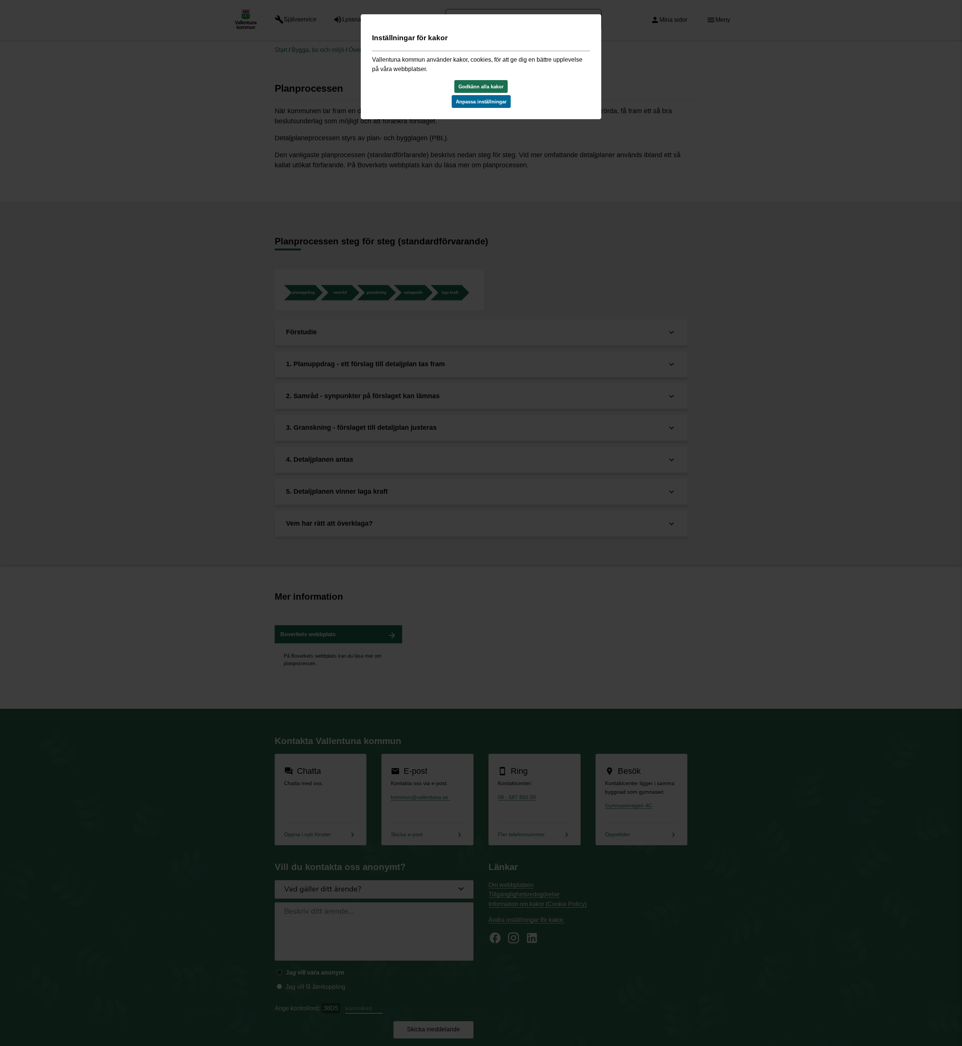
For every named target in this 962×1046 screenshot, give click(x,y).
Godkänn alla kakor (481, 86)
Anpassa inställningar (481, 102)
